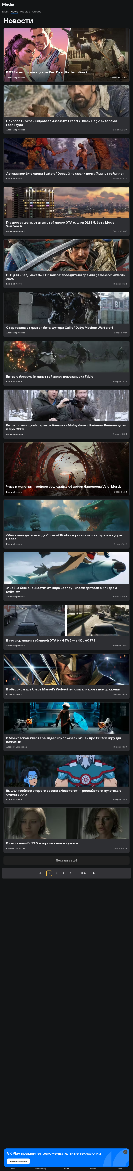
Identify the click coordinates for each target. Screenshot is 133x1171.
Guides (36, 11)
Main (5, 11)
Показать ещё (66, 860)
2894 (84, 873)
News (14, 11)
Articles (25, 11)
